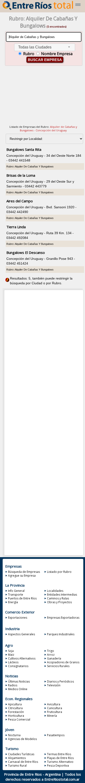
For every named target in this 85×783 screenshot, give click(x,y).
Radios (12, 685)
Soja (11, 651)
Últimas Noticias (19, 681)
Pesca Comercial (19, 719)
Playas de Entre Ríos (60, 758)
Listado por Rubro (59, 572)
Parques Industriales (60, 634)
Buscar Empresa (45, 60)
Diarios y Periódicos (60, 681)
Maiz (11, 655)
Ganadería (54, 658)
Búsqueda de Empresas (24, 572)
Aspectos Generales (21, 634)
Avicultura (53, 704)
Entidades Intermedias (62, 595)
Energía (13, 602)
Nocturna (14, 735)
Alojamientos (17, 758)
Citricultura (15, 708)
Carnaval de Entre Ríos (23, 762)
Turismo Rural (17, 766)
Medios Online (17, 689)
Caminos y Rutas (58, 598)
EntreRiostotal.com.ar (62, 779)
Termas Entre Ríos (59, 754)
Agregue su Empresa (22, 576)
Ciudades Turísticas (21, 754)
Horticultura (16, 716)
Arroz (51, 655)
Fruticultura (54, 712)
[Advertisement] (43, 98)
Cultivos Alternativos (21, 658)
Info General (16, 591)
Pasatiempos (55, 735)
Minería (52, 716)
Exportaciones (17, 618)
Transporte (15, 595)
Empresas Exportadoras (63, 618)
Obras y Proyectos (59, 602)
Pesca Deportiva (58, 766)
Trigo (50, 651)
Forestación (16, 712)
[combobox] (44, 47)
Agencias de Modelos (22, 739)
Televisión (53, 685)
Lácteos (13, 662)
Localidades (55, 591)
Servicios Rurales (58, 666)
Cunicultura (54, 708)
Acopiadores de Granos (63, 662)
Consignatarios (18, 666)
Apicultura (15, 704)
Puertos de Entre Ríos (22, 598)
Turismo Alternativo (60, 762)
